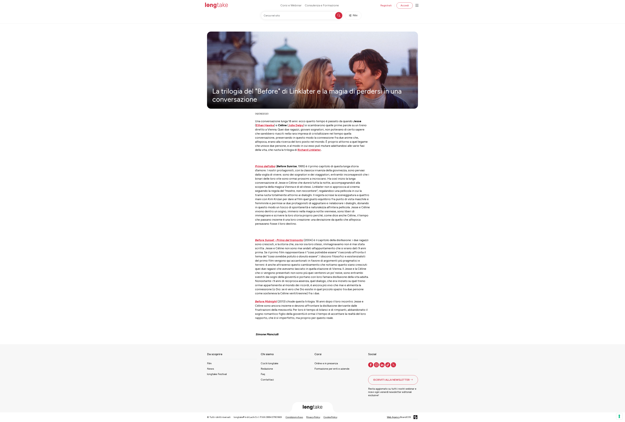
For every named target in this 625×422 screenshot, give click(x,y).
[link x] (394, 364)
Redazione (267, 368)
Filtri (355, 15)
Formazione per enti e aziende (331, 368)
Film (209, 363)
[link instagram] (377, 364)
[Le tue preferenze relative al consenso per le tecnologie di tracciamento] (619, 416)
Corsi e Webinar (291, 5)
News (210, 368)
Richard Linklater (309, 150)
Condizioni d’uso (294, 417)
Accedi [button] (405, 5)
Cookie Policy (330, 417)
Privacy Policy (313, 417)
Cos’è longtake (269, 363)
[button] (393, 380)
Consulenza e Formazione (322, 5)
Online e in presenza (326, 363)
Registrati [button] (386, 5)
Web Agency (393, 417)
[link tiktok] (388, 364)
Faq (263, 374)
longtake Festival (217, 374)
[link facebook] (371, 364)
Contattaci (267, 379)
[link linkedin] (382, 364)
